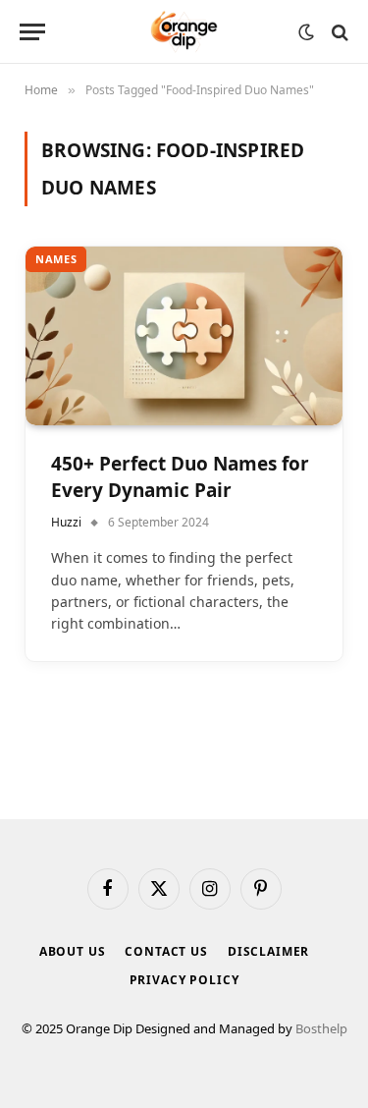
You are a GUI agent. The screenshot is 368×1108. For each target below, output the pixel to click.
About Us (72, 951)
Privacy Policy (184, 979)
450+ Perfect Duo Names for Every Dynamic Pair (180, 477)
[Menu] (32, 32)
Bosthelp (321, 1028)
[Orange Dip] (184, 32)
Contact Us (166, 951)
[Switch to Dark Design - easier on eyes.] (306, 32)
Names (56, 258)
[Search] (338, 32)
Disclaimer (268, 951)
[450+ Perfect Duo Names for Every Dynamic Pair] (184, 336)
